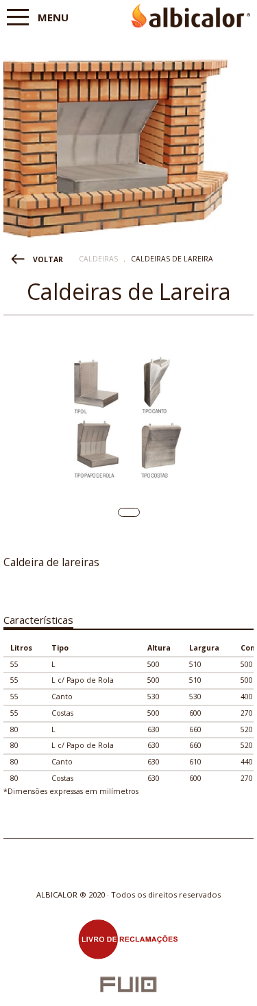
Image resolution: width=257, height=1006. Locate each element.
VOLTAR (48, 259)
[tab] (38, 617)
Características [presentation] (38, 620)
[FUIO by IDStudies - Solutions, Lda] (128, 984)
